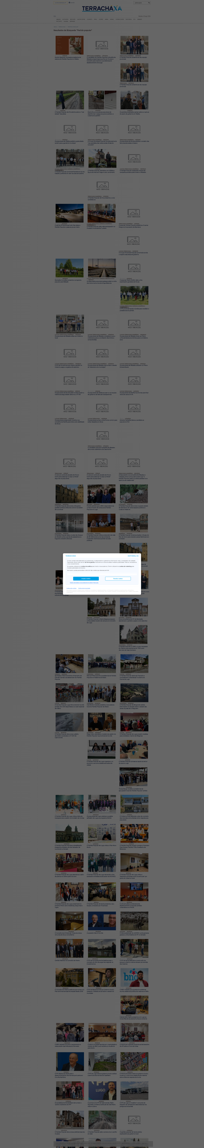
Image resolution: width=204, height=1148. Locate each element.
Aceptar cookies (85, 578)
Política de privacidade (84, 588)
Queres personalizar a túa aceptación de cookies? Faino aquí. (84, 582)
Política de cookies (71, 588)
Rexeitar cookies (118, 578)
